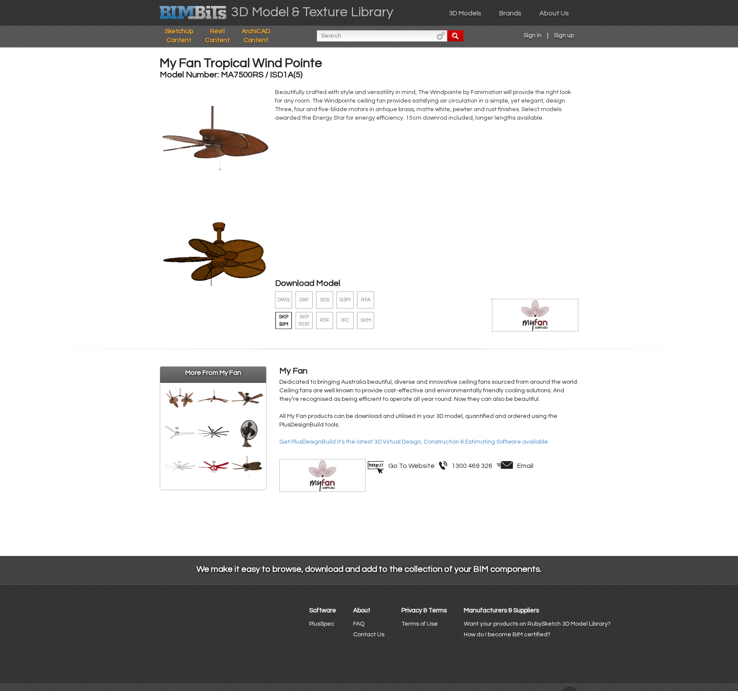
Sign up (564, 35)
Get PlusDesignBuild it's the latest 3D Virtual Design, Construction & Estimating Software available (413, 442)
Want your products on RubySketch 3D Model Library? (537, 624)
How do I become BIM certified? (507, 635)
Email (525, 465)
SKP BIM (283, 320)
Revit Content (217, 36)
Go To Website (411, 465)
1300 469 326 (471, 465)
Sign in (533, 35)
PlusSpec (321, 624)
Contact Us (368, 635)
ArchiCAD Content (256, 36)
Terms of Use (419, 624)
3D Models (465, 13)
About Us (554, 13)
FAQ (358, 624)
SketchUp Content (179, 36)
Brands (510, 13)
